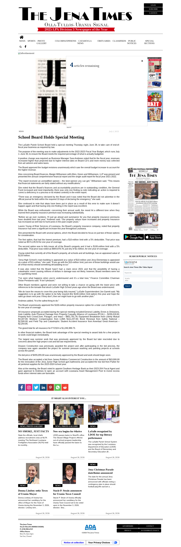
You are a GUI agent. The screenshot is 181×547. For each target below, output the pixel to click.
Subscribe (153, 9)
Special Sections (149, 42)
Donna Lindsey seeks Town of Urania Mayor (33, 492)
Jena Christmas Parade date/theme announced (101, 471)
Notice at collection (74, 542)
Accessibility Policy (150, 530)
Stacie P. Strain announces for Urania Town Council (67, 492)
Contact (150, 526)
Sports (31, 41)
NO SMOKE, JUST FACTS (33, 431)
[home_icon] (21, 37)
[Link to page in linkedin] (43, 387)
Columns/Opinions (65, 41)
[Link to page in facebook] (21, 387)
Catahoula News (84, 42)
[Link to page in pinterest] (50, 387)
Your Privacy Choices (99, 542)
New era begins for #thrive (67, 431)
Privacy (127, 530)
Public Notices (131, 42)
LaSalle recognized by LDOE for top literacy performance (100, 434)
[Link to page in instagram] (29, 387)
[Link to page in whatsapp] (57, 387)
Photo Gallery (42, 42)
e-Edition (153, 13)
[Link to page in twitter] (36, 387)
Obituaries (104, 41)
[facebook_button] (25, 47)
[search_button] (20, 47)
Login (153, 5)
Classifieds (119, 41)
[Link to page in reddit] (64, 387)
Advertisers (127, 526)
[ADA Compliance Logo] (90, 530)
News (22, 41)
